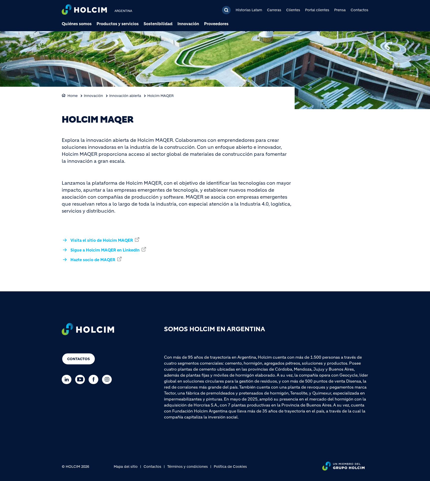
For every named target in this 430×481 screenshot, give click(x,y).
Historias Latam (249, 10)
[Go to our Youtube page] (81, 379)
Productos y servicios (118, 23)
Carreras (274, 10)
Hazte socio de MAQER (92, 259)
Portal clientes (317, 10)
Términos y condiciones (187, 466)
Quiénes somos (77, 23)
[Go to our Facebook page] (95, 379)
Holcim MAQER (160, 95)
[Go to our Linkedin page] (68, 379)
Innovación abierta (125, 95)
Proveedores (216, 23)
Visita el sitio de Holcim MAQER (101, 240)
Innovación (188, 23)
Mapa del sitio (126, 466)
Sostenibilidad (158, 23)
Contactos (359, 10)
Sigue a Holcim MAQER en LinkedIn (105, 249)
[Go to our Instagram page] (108, 379)
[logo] (84, 10)
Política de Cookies (230, 466)
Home (72, 95)
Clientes (293, 10)
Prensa (340, 10)
